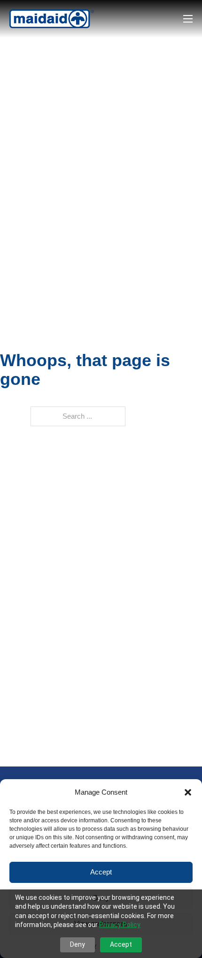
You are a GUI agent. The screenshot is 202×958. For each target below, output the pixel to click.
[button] (188, 792)
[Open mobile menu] (188, 19)
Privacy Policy (119, 924)
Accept (101, 872)
